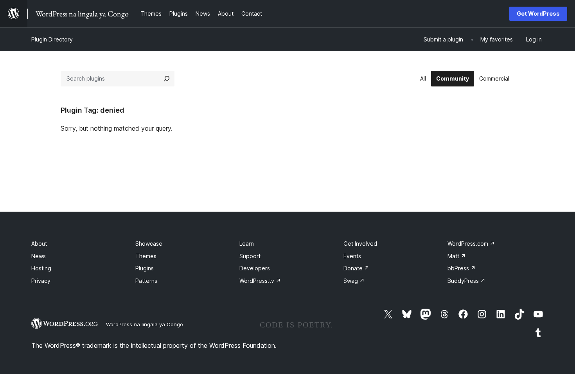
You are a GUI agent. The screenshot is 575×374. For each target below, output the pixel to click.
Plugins (144, 268)
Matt (456, 256)
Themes (145, 256)
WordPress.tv (260, 280)
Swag (354, 280)
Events (352, 256)
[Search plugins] (166, 78)
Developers (254, 268)
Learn (246, 243)
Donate (356, 268)
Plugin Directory (52, 39)
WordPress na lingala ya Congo (144, 324)
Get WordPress (538, 13)
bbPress (461, 268)
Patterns (146, 280)
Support (250, 256)
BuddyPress (466, 280)
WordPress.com (471, 243)
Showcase (148, 243)
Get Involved (360, 243)
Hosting (41, 268)
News (38, 256)
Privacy (40, 280)
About (39, 243)
